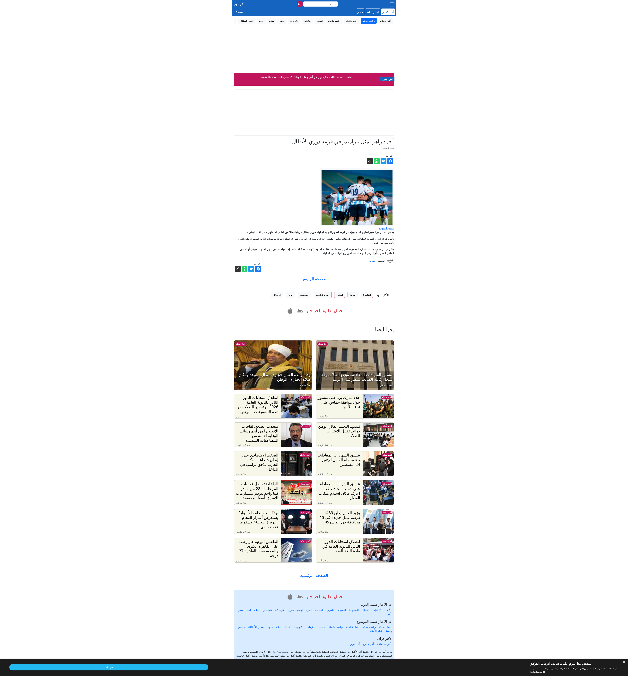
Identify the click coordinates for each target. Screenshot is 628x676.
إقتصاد (321, 627)
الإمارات (377, 610)
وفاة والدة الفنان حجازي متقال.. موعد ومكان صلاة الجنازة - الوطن (306, 77)
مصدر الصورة (386, 228)
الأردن (388, 610)
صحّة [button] (271, 20)
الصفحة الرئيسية (314, 278)
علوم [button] (261, 20)
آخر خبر (239, 4)
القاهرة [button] (367, 295)
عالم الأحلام (376, 631)
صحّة (279, 627)
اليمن (309, 610)
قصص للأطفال (256, 627)
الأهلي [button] (339, 295)
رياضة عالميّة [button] (334, 20)
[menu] (391, 4)
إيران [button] (290, 295)
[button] (300, 310)
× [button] (624, 662)
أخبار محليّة (322, 344)
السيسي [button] (304, 295)
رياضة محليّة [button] (369, 20)
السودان (341, 610)
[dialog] (314, 667)
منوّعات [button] (307, 20)
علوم (270, 627)
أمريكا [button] (353, 295)
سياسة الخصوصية (537, 668)
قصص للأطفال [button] (246, 20)
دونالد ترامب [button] (323, 295)
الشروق (372, 261)
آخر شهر (355, 644)
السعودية (354, 610)
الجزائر (365, 610)
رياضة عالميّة (336, 627)
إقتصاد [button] (320, 20)
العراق (330, 610)
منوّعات (311, 627)
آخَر (389, 614)
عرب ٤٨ (279, 610)
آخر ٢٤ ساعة (384, 644)
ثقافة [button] (281, 20)
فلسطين (267, 610)
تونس (300, 610)
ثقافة (287, 627)
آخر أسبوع (368, 644)
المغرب (319, 610)
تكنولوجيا (298, 627)
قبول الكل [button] (109, 667)
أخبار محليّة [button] (385, 20)
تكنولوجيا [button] (294, 20)
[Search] (300, 4)
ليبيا (249, 610)
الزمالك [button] (277, 295)
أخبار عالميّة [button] (351, 20)
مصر (241, 610)
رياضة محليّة (369, 627)
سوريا (291, 610)
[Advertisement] (314, 49)
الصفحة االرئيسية (314, 575)
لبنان (256, 610)
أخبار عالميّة (387, 397)
